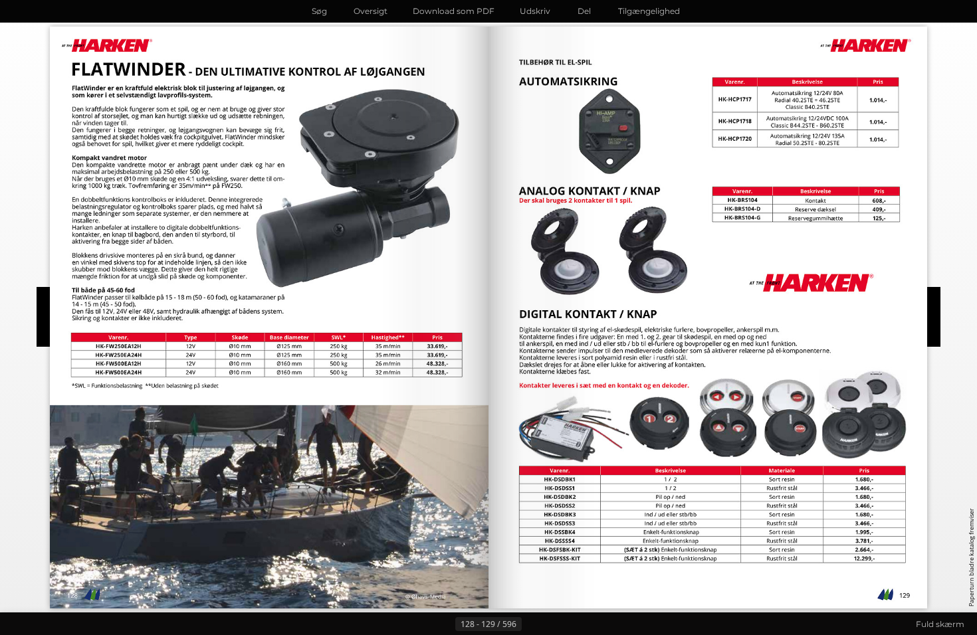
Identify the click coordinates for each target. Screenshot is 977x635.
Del (584, 11)
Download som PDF (453, 11)
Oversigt (370, 11)
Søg (319, 11)
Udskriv (535, 11)
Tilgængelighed (649, 11)
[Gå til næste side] (532, 624)
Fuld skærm (940, 624)
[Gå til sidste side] (553, 624)
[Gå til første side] (423, 624)
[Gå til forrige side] (444, 624)
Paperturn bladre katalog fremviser (971, 557)
